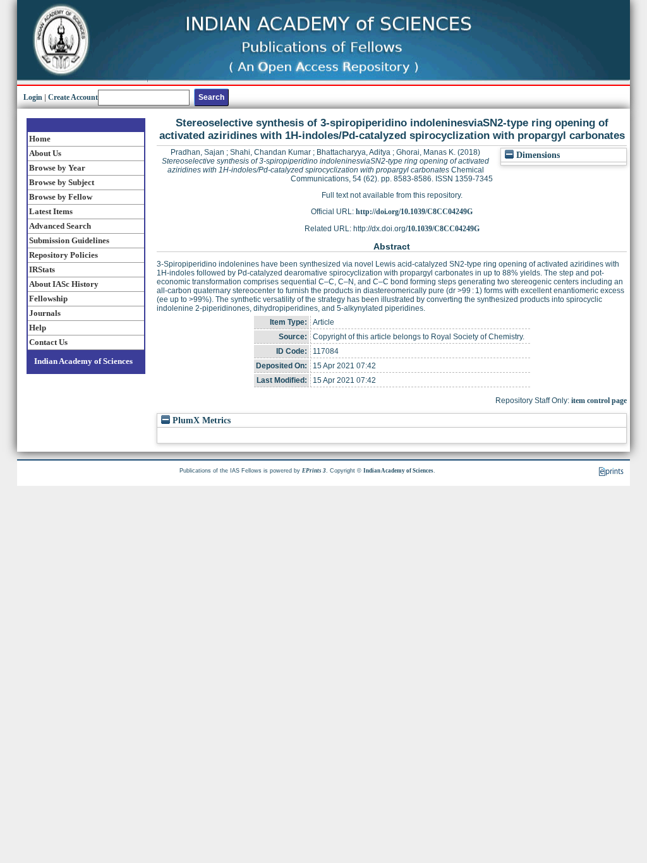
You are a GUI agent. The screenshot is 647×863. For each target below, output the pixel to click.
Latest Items (51, 211)
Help (37, 327)
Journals (45, 313)
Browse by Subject (61, 182)
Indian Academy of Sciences (83, 361)
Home (40, 138)
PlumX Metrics (200, 420)
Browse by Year (57, 167)
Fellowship (48, 298)
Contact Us (48, 342)
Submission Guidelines (69, 240)
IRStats (42, 269)
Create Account (73, 97)
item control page (599, 400)
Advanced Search (60, 226)
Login (32, 97)
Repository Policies (63, 255)
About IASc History (64, 284)
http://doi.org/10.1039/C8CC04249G (414, 211)
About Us (45, 153)
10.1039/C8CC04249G (444, 228)
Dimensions (537, 155)
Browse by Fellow (60, 197)
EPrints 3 (314, 471)
